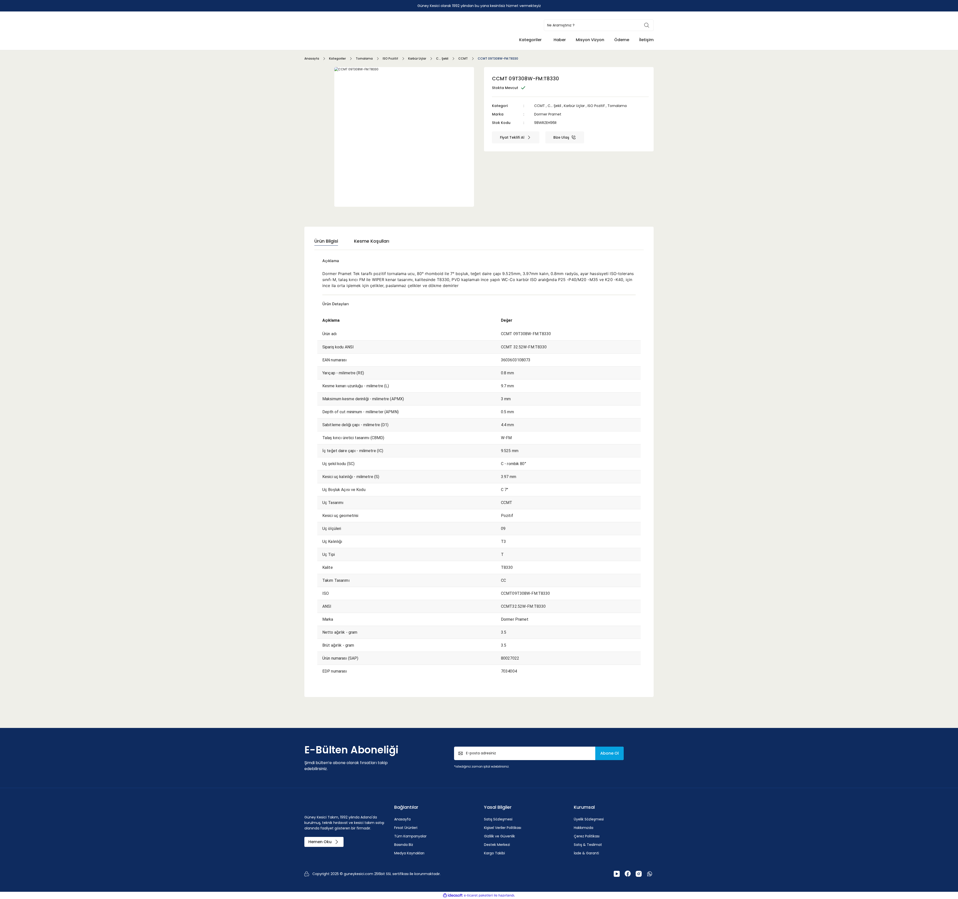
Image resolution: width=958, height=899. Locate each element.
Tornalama (617, 105)
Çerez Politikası (586, 836)
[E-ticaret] (478, 895)
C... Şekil (554, 105)
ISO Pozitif (596, 105)
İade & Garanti (586, 853)
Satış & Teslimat (588, 844)
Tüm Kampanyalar (410, 836)
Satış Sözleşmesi (498, 819)
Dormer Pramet (547, 114)
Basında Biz (403, 844)
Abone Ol (609, 753)
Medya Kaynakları (409, 853)
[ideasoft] (453, 895)
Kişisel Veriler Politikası (502, 827)
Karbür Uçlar (574, 105)
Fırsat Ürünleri (405, 827)
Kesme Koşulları (371, 241)
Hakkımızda (583, 827)
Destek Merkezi (497, 844)
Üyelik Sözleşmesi (589, 819)
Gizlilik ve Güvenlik (499, 836)
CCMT (539, 105)
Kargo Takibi (494, 853)
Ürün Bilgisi (326, 241)
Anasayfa (402, 819)
